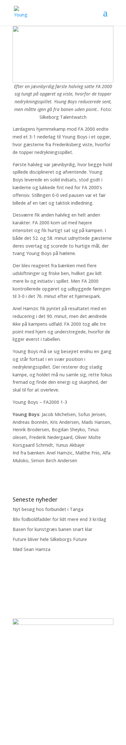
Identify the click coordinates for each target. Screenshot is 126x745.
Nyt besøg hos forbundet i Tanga (48, 509)
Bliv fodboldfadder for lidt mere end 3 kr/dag (59, 519)
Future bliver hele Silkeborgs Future (50, 539)
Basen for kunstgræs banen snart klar (52, 529)
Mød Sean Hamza (31, 549)
